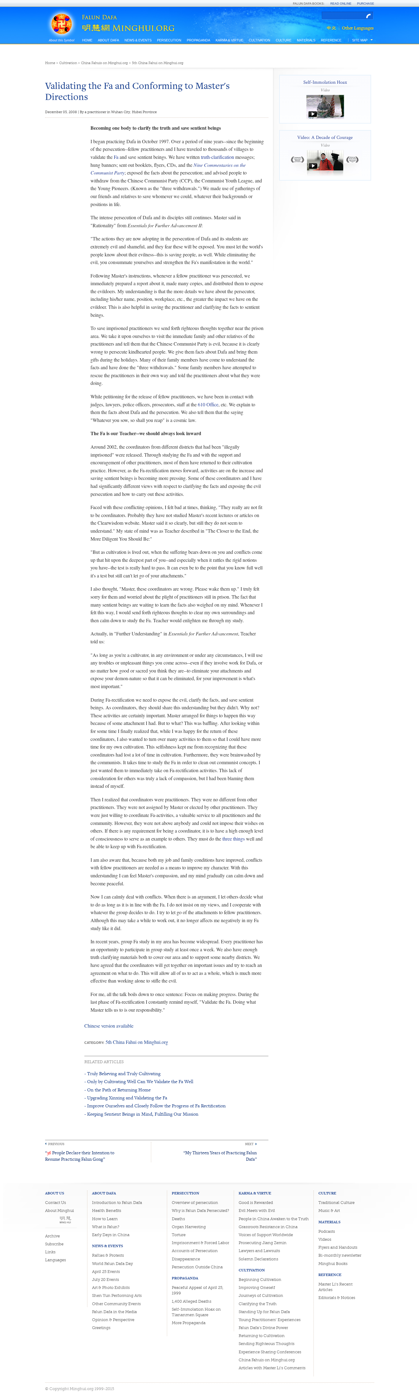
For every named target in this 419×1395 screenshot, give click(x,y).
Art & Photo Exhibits (111, 1287)
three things (233, 838)
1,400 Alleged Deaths (191, 1301)
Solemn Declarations (258, 1259)
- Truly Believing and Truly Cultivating (122, 1073)
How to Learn (105, 1219)
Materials (306, 40)
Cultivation (259, 40)
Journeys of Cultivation (261, 1295)
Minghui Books (333, 1263)
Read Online (341, 3)
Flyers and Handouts (337, 1247)
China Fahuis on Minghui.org (104, 63)
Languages (55, 1260)
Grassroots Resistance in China (268, 1226)
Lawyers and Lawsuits (259, 1250)
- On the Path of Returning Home (117, 1089)
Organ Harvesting (189, 1226)
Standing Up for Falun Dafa (264, 1311)
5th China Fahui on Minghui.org (157, 63)
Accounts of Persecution (195, 1250)
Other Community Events (116, 1303)
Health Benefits (106, 1210)
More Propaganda (189, 1322)
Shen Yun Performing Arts (117, 1295)
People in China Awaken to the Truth (274, 1219)
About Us (54, 1193)
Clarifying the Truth (258, 1303)
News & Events (138, 40)
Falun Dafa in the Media (114, 1311)
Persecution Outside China (197, 1267)
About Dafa (108, 40)
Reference (331, 40)
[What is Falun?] (61, 16)
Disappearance (186, 1259)
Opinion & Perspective (113, 1319)
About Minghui (59, 1210)
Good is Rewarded (256, 1202)
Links (50, 1252)
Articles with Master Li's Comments (272, 1368)
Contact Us (55, 1202)
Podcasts (326, 1231)
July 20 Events (105, 1279)
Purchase (365, 3)
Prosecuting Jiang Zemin (262, 1242)
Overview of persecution (195, 1202)
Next (249, 1144)
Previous (56, 1144)
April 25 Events (106, 1271)
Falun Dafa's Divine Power (263, 1327)
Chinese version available (108, 1025)
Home (87, 40)
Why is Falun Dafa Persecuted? (200, 1210)
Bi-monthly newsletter (339, 1255)
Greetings (101, 1327)
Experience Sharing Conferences (270, 1352)
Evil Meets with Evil (257, 1210)
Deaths (178, 1219)
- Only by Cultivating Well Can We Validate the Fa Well (138, 1081)
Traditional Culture (336, 1202)
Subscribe (54, 1244)
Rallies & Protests (108, 1255)
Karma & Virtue (229, 40)
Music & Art (329, 1210)
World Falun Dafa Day (112, 1263)
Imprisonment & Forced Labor (200, 1242)
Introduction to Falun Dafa (117, 1202)
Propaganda (198, 40)
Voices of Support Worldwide (266, 1234)
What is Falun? (105, 1226)
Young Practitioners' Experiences (270, 1319)
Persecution (169, 40)
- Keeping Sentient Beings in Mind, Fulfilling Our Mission (141, 1114)
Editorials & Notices (336, 1297)
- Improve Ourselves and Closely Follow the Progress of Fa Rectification (155, 1105)
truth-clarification (217, 157)
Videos (324, 1239)
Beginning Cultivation (260, 1279)
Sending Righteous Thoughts (266, 1343)
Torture (179, 1234)
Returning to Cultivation (262, 1335)
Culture (283, 40)
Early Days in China (110, 1234)
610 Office (208, 404)
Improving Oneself (257, 1287)
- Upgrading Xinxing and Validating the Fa (125, 1097)
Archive (52, 1236)
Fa (116, 157)
